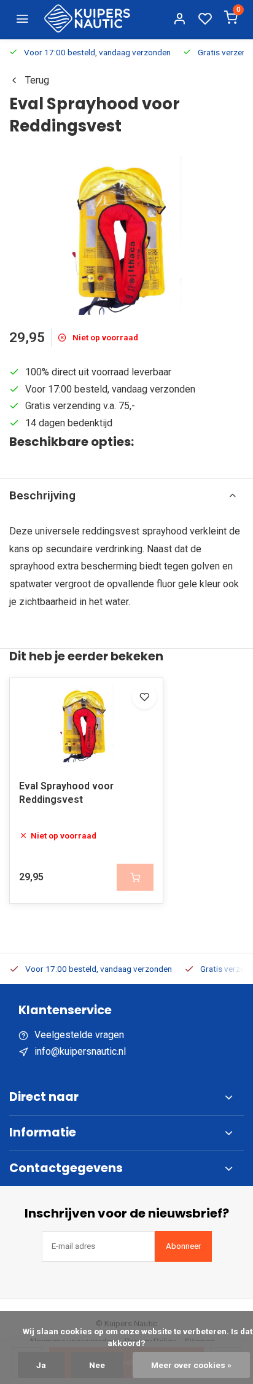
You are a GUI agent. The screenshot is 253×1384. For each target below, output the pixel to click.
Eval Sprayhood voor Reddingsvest (66, 792)
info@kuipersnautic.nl (80, 1051)
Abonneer (183, 1246)
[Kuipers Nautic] (87, 18)
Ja (41, 1365)
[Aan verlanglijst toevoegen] (144, 696)
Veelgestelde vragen (79, 1035)
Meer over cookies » (191, 1365)
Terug (37, 80)
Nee (97, 1365)
